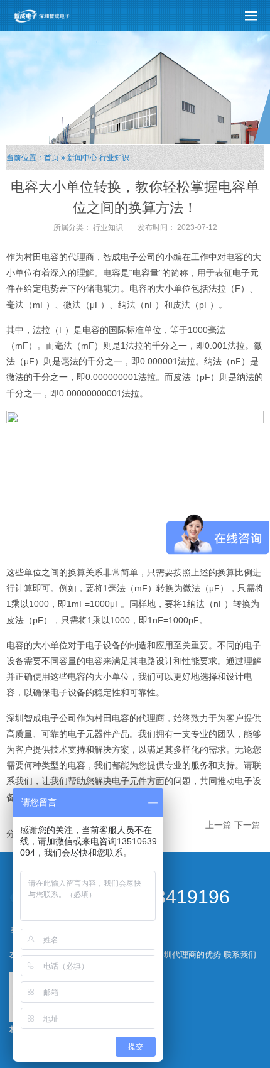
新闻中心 (82, 157)
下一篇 (247, 825)
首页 (51, 157)
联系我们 (240, 954)
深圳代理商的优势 (188, 954)
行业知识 (114, 157)
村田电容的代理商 (59, 257)
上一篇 (218, 825)
